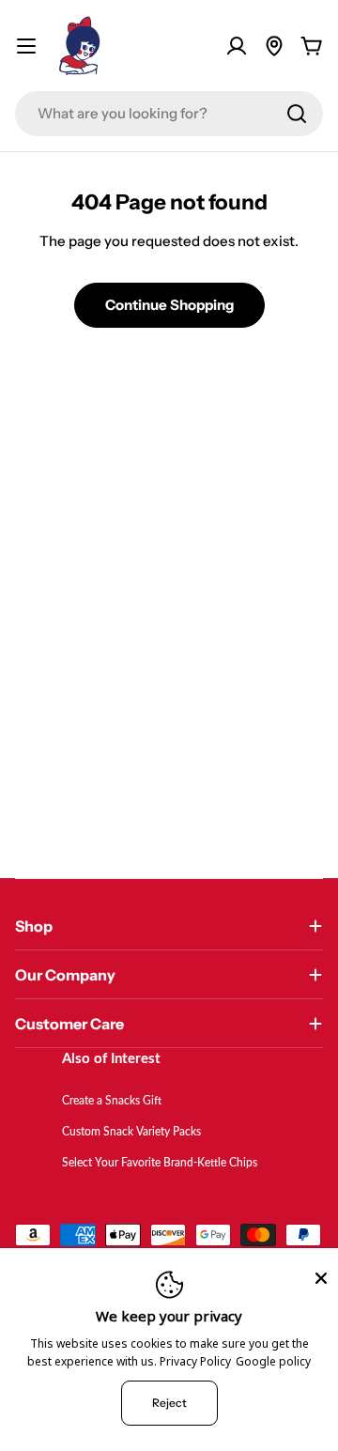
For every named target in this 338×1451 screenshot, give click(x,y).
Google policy (273, 1361)
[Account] (236, 46)
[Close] (321, 1278)
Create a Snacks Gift (111, 1100)
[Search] (296, 113)
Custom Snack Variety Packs (131, 1131)
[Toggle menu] (26, 46)
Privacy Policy (195, 1361)
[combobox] (169, 113)
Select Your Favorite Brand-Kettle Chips (159, 1162)
